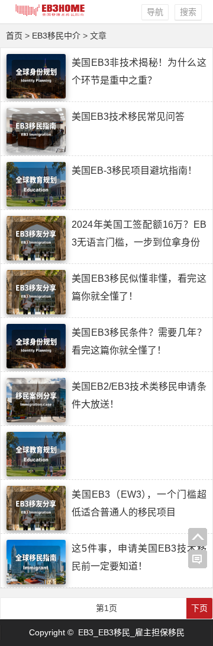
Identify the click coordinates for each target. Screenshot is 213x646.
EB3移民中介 (56, 35)
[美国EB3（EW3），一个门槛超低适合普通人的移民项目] (36, 527)
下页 (199, 608)
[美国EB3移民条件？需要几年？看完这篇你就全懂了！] (36, 365)
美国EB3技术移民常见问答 (128, 117)
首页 (14, 35)
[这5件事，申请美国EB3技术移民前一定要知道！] (36, 581)
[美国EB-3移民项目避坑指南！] (36, 203)
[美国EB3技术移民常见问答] (36, 149)
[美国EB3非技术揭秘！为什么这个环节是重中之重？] (36, 95)
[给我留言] (197, 559)
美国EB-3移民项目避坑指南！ (134, 171)
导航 (155, 12)
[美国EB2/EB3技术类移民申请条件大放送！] (36, 419)
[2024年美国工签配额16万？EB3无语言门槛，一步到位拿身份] (36, 257)
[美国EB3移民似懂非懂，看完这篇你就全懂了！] (36, 311)
